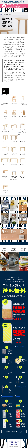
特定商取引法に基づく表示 (14, 441)
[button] (26, 10)
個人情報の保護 (14, 444)
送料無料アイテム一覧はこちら (14, 432)
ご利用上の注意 (14, 442)
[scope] (4, 10)
